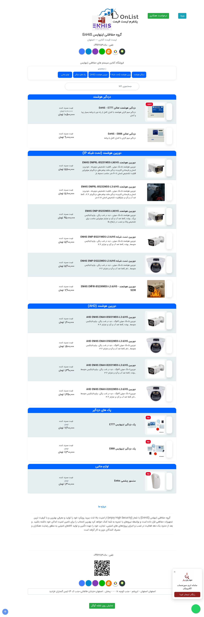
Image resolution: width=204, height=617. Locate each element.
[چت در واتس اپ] (102, 51)
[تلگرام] (89, 51)
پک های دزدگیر (80, 74)
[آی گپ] (122, 52)
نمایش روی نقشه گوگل (102, 606)
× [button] (175, 572)
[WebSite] (82, 583)
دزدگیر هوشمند (139, 74)
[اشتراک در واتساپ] (169, 111)
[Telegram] (89, 583)
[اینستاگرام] (95, 51)
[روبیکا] (115, 52)
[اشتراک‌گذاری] (169, 106)
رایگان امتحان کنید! (187, 594)
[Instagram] (95, 583)
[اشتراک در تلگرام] (169, 117)
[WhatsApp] (102, 583)
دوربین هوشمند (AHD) (99, 74)
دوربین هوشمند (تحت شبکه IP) (120, 74)
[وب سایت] (82, 51)
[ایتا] (109, 52)
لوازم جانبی (65, 74)
